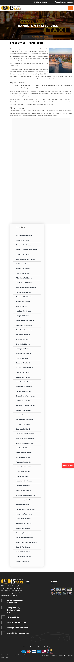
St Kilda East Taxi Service (24, 367)
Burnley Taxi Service (23, 301)
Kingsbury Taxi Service (23, 523)
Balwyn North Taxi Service (25, 320)
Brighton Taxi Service (23, 254)
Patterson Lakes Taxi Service (25, 405)
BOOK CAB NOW (68, 465)
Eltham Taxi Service (22, 504)
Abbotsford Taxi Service (24, 297)
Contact (26, 655)
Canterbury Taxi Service (24, 325)
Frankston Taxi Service (23, 391)
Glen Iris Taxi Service (23, 344)
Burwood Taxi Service (23, 353)
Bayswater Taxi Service (24, 467)
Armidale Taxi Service (23, 339)
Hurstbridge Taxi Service (24, 514)
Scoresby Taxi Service (23, 245)
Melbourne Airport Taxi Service (26, 542)
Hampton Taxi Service (23, 415)
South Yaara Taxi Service (24, 330)
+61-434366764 (13, 617)
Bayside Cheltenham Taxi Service (27, 249)
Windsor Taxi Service (23, 334)
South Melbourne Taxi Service (26, 287)
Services (14, 655)
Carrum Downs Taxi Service (25, 396)
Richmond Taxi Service (23, 292)
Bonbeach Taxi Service (23, 429)
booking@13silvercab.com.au (18, 627)
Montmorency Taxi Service (25, 500)
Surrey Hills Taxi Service (24, 452)
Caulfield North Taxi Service (25, 259)
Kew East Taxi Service (23, 311)
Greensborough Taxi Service (25, 495)
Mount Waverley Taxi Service (25, 434)
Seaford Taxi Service (23, 401)
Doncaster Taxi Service (23, 556)
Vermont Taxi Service (23, 552)
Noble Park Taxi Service (24, 382)
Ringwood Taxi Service (23, 462)
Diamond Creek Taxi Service (25, 509)
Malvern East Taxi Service (24, 443)
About (8, 655)
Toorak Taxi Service (22, 240)
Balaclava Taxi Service (23, 410)
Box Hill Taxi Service (23, 358)
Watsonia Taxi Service (23, 490)
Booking (20, 655)
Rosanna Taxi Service (23, 485)
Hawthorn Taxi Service (23, 448)
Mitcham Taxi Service (23, 457)
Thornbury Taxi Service (24, 533)
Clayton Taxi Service (23, 377)
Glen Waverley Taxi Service (25, 438)
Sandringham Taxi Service (24, 419)
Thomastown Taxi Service (24, 537)
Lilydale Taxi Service (23, 476)
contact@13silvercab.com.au (18, 633)
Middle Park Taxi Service (24, 283)
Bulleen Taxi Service (22, 561)
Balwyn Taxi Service (22, 316)
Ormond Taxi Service (23, 424)
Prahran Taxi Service (23, 273)
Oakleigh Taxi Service (23, 349)
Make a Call (4, 657)
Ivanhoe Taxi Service (23, 528)
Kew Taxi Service (21, 306)
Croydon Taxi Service (23, 471)
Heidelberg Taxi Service (24, 481)
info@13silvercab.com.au (63, 2)
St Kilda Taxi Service (23, 264)
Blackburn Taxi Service (23, 363)
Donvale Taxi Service (23, 547)
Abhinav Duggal (68, 655)
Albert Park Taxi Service (24, 278)
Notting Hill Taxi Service (24, 386)
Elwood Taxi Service (22, 268)
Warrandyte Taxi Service (24, 235)
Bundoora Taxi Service (23, 519)
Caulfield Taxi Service (23, 372)
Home (27, 37)
